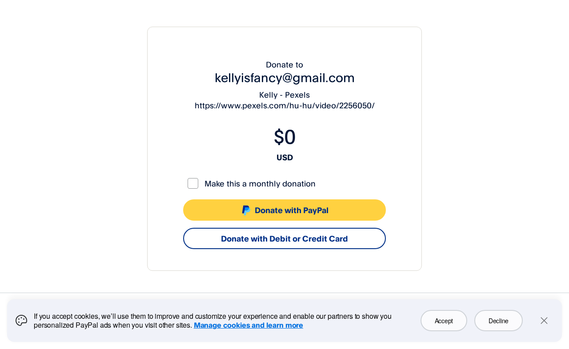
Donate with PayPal (292, 210)
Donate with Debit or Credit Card (284, 238)
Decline (499, 320)
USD (284, 157)
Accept (444, 320)
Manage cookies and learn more (248, 325)
